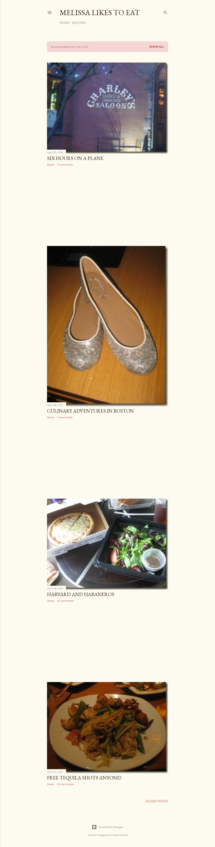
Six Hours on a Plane (75, 158)
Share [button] (50, 164)
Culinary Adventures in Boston (90, 411)
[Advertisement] (107, 206)
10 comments (65, 600)
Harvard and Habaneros (80, 594)
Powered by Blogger (110, 827)
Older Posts (157, 801)
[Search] (165, 12)
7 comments (64, 417)
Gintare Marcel (119, 835)
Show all (156, 46)
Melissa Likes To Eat (100, 12)
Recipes (79, 23)
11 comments (65, 164)
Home (65, 23)
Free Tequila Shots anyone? (84, 777)
